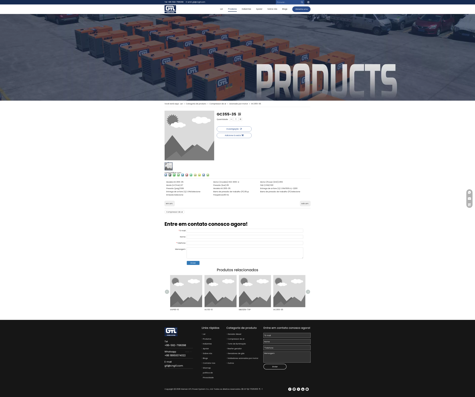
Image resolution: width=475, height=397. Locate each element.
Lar (204, 334)
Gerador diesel (234, 334)
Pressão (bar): (219, 185)
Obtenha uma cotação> (301, 10)
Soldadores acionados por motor (243, 358)
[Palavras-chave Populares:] (302, 2)
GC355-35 (278, 309)
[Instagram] (307, 389)
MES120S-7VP (245, 309)
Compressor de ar (174, 212)
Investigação (232, 129)
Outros (231, 363)
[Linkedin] (294, 389)
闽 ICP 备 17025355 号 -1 (252, 389)
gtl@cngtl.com (198, 2)
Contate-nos (209, 363)
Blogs (205, 358)
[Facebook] (289, 389)
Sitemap (207, 368)
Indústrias (207, 343)
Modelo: (170, 182)
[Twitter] (298, 389)
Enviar (193, 263)
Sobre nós (207, 353)
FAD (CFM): (265, 185)
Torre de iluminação (237, 343)
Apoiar (206, 348)
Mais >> (188, 352)
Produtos (207, 339)
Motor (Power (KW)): (269, 182)
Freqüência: (218, 194)
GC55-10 (208, 309)
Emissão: (170, 194)
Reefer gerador (235, 348)
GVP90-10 (174, 309)
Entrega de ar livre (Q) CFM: (272, 188)
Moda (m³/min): (173, 185)
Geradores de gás (236, 353)
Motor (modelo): (221, 182)
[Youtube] (302, 389)
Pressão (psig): (173, 188)
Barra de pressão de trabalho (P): (228, 191)
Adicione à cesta (233, 135)
